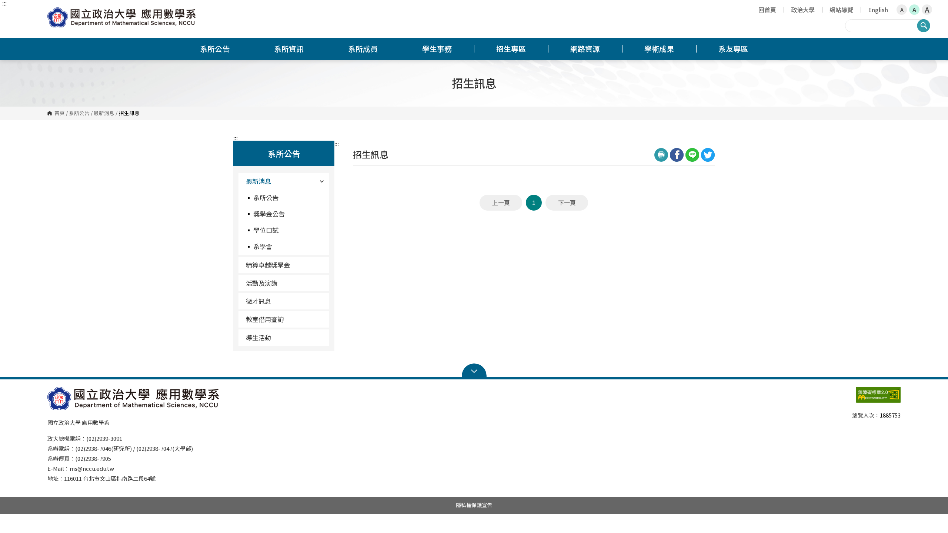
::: (4, 3)
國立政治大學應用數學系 (54, 12)
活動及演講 (261, 283)
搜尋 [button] (923, 25)
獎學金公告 (269, 213)
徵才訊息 (258, 301)
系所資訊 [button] (289, 48)
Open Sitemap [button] (474, 370)
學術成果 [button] (659, 48)
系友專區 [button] (733, 48)
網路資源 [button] (585, 48)
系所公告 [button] (215, 48)
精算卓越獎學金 (268, 264)
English (878, 9)
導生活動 (258, 337)
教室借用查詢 (265, 319)
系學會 (262, 246)
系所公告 (79, 113)
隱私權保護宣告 (474, 505)
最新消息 (104, 113)
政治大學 (803, 9)
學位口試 (265, 230)
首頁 (59, 113)
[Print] (661, 155)
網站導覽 (841, 9)
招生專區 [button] (511, 48)
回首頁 (767, 9)
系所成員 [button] (363, 48)
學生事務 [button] (437, 48)
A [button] (902, 9)
